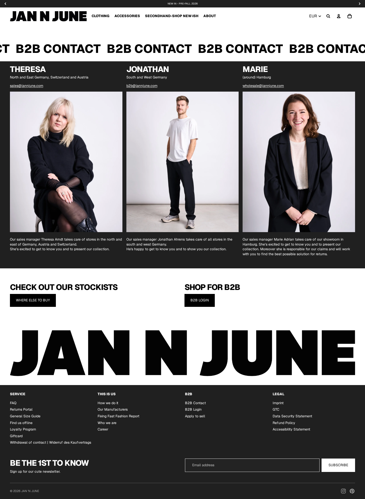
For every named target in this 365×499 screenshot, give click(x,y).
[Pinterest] (352, 491)
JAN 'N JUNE (30, 491)
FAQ (13, 402)
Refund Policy (284, 422)
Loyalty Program (23, 429)
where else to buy (33, 300)
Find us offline (21, 422)
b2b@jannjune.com (141, 85)
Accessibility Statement (291, 429)
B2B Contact (195, 402)
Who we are (107, 422)
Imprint (278, 402)
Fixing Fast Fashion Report (118, 416)
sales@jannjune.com (26, 85)
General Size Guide (25, 416)
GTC (276, 409)
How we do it (108, 402)
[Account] (338, 16)
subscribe (338, 465)
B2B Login (199, 300)
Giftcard (16, 435)
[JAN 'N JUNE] (48, 16)
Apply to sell (195, 416)
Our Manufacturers (113, 409)
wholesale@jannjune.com (263, 85)
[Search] (328, 16)
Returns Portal (21, 409)
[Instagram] (343, 491)
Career (103, 429)
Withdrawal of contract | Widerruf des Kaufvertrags (50, 442)
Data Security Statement (292, 416)
